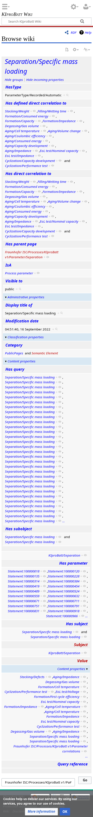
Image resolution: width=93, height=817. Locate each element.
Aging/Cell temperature (22, 131)
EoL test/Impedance (19, 155)
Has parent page (21, 244)
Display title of (18, 305)
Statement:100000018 (23, 571)
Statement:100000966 (62, 616)
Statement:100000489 (23, 591)
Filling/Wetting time (52, 111)
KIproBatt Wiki (17, 14)
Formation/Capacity (19, 121)
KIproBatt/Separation (64, 555)
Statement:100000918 (63, 611)
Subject (81, 644)
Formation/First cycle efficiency (56, 696)
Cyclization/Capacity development (30, 160)
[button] (41, 811)
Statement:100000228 (63, 576)
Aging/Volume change (64, 131)
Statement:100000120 (63, 571)
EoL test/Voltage (67, 691)
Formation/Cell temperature (58, 687)
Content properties (21, 361)
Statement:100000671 (23, 601)
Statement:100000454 (63, 586)
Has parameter (73, 563)
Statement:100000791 (63, 606)
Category (13, 345)
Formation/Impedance (59, 121)
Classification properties (26, 337)
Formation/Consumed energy (26, 116)
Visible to (13, 280)
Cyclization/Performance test (26, 165)
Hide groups (14, 79)
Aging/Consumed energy (23, 141)
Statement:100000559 (23, 596)
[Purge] (67, 49)
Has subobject (18, 528)
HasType (13, 87)
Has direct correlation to (28, 173)
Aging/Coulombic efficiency (25, 136)
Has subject (77, 623)
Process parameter (19, 273)
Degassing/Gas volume (22, 126)
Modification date (21, 320)
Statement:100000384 (63, 581)
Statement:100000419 (23, 586)
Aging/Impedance (18, 150)
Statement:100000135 (23, 576)
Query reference (73, 764)
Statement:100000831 (23, 611)
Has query (14, 369)
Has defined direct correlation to (35, 103)
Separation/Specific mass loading (30, 377)
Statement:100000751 (23, 606)
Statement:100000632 (63, 596)
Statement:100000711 (63, 601)
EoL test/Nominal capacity (59, 150)
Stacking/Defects (32, 677)
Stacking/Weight (17, 111)
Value (82, 660)
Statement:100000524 (63, 591)
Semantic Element (45, 353)
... (63, 521)
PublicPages (14, 353)
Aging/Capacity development (26, 145)
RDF (73, 32)
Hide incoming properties (45, 79)
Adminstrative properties (26, 297)
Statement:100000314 (23, 581)
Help (88, 32)
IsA (8, 265)
